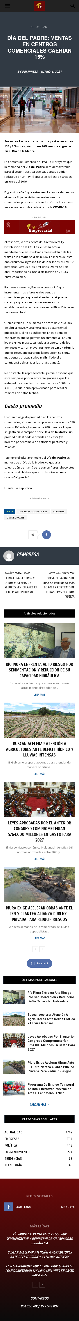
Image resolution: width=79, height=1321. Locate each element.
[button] (7, 6)
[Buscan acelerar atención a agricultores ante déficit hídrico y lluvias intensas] (39, 720)
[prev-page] (35, 949)
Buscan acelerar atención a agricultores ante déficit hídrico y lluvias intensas (39, 749)
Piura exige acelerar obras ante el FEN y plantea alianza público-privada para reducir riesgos (39, 914)
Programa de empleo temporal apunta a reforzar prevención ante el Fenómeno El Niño (51, 1089)
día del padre (15, 517)
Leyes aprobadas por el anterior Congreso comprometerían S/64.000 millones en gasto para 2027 (39, 1270)
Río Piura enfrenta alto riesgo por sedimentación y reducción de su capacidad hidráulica (39, 670)
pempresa (30, 71)
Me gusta (68, 1207)
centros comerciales (33, 511)
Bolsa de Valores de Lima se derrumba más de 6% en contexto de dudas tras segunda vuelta (59, 587)
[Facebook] (46, 534)
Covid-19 (58, 511)
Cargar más (38, 1104)
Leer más (39, 694)
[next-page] (42, 949)
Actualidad (39, 27)
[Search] (73, 6)
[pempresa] (8, 555)
